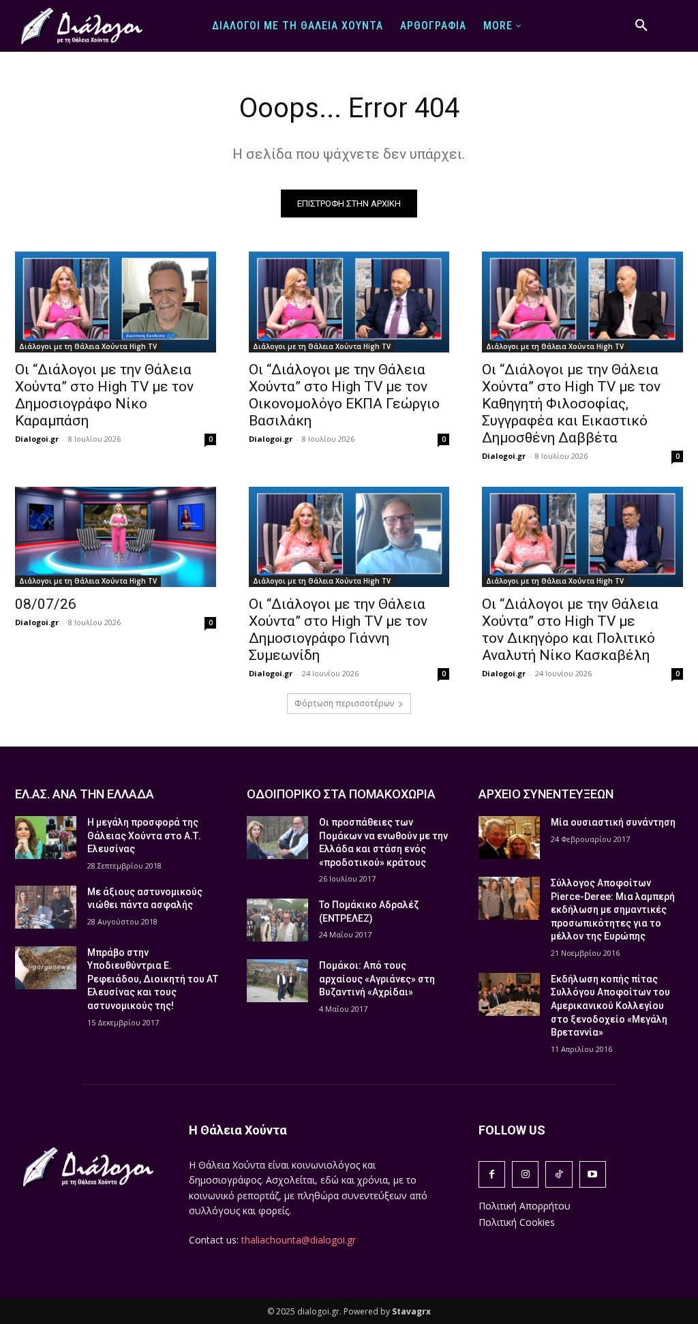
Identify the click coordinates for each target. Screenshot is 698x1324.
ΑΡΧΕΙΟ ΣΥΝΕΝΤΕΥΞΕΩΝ (546, 794)
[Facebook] (492, 1174)
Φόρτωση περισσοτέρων (344, 703)
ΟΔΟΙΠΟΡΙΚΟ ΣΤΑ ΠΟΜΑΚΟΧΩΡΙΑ (341, 794)
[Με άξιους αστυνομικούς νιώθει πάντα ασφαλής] (45, 907)
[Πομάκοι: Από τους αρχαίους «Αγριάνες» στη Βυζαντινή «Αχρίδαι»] (277, 980)
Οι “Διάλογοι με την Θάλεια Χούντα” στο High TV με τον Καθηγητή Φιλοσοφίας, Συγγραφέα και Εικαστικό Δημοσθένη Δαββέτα (571, 403)
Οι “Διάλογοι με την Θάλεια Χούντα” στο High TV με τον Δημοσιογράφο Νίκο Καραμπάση (104, 395)
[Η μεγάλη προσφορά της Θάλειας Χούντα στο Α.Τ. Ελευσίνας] (45, 837)
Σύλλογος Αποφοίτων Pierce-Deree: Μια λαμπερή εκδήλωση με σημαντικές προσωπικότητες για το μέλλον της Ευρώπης (613, 909)
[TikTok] (558, 1174)
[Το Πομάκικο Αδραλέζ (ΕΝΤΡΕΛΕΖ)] (277, 920)
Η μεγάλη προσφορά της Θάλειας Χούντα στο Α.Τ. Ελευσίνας (144, 835)
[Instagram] (525, 1174)
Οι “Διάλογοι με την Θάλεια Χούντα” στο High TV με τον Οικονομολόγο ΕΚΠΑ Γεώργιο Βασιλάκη (344, 395)
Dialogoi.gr (37, 439)
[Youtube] (592, 1174)
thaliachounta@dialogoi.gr (298, 1239)
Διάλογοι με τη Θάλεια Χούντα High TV (88, 346)
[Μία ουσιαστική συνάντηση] (509, 837)
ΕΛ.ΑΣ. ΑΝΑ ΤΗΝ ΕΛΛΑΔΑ (84, 794)
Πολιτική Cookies (517, 1222)
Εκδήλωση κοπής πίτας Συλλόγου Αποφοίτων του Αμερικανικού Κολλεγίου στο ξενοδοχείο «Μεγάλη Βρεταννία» (610, 1006)
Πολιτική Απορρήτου (525, 1205)
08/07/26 (45, 604)
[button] (641, 26)
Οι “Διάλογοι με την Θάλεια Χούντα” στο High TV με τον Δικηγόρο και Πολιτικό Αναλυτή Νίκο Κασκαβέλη (570, 629)
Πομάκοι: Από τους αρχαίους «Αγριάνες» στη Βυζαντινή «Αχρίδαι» (377, 978)
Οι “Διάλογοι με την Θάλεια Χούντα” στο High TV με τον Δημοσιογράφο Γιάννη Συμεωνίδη (338, 629)
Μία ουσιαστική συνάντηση (613, 822)
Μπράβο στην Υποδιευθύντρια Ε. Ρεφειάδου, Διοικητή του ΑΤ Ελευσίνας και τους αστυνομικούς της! (152, 979)
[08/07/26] (115, 537)
